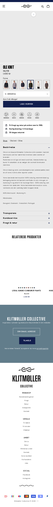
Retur (26, 404)
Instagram (26, 478)
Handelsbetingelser (26, 397)
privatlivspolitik (42, 348)
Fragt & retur (10, 223)
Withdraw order (26, 449)
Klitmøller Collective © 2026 (25, 501)
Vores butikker (26, 456)
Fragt (26, 400)
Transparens (9, 213)
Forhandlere (26, 459)
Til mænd (26, 423)
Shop (5, 141)
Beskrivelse (9, 147)
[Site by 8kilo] (38, 501)
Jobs (26, 463)
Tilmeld (27, 341)
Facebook (26, 475)
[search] (42, 6)
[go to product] (26, 264)
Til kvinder (26, 426)
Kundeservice (10, 218)
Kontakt (26, 411)
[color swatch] (19, 287)
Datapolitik (26, 407)
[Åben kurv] (48, 6)
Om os (26, 441)
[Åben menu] (3, 6)
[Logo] (26, 6)
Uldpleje (26, 430)
